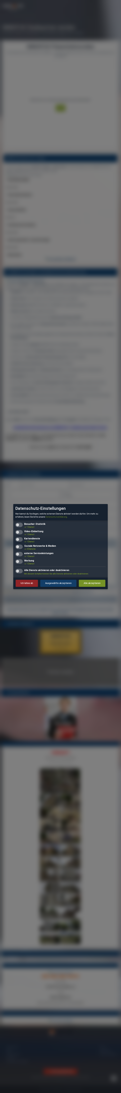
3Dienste (30, 549)
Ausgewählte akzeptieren (58, 583)
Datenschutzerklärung (56, 517)
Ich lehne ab (27, 583)
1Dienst (29, 527)
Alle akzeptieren (92, 583)
